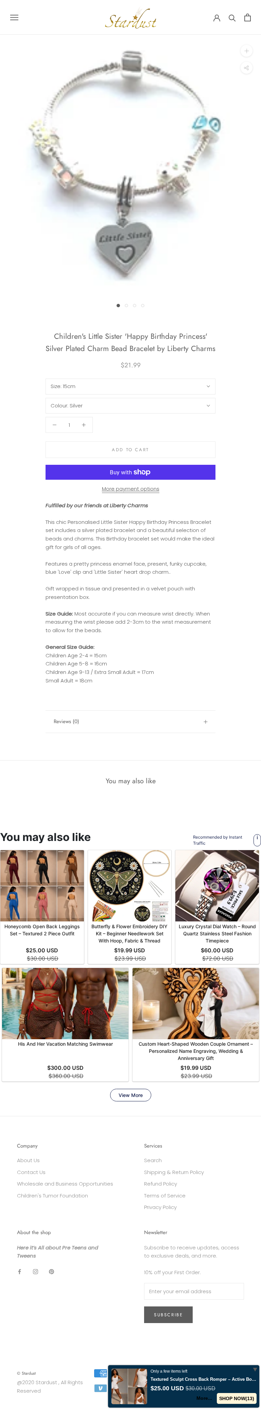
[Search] (232, 17)
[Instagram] (35, 1271)
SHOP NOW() (236, 1398)
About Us (28, 1160)
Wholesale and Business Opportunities (65, 1183)
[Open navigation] (14, 17)
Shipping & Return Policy (174, 1172)
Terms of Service (165, 1195)
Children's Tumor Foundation (52, 1195)
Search (153, 1160)
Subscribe (168, 1315)
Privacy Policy (160, 1207)
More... (204, 1398)
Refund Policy (160, 1183)
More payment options (130, 488)
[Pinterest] (51, 1271)
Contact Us (31, 1172)
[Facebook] (19, 1271)
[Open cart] (247, 17)
